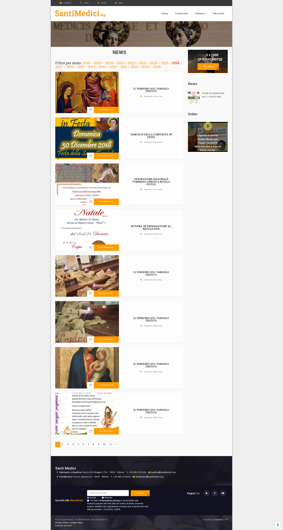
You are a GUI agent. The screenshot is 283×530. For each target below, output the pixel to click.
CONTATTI (67, 3)
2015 (80, 66)
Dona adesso (208, 66)
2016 (70, 66)
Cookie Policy (76, 522)
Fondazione (181, 13)
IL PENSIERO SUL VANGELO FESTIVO (151, 90)
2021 (142, 63)
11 (110, 444)
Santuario (200, 13)
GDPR (120, 3)
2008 (157, 66)
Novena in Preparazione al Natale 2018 (151, 227)
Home (165, 13)
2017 (59, 66)
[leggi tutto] (194, 97)
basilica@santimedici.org (163, 472)
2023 (120, 63)
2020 (154, 63)
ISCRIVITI (140, 493)
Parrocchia (218, 13)
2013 (102, 66)
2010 (134, 66)
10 (104, 444)
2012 (113, 66)
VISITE (103, 3)
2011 (123, 66)
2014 (91, 66)
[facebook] (215, 493)
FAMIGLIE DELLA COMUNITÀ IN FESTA (151, 136)
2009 (145, 66)
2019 (164, 63)
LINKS (86, 3)
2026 (86, 63)
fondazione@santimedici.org (149, 477)
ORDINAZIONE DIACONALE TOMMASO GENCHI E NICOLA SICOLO (151, 181)
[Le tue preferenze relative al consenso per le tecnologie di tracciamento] (278, 525)
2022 (131, 63)
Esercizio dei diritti (63, 525)
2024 (109, 63)
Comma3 (221, 520)
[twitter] (206, 493)
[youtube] (223, 493)
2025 (98, 63)
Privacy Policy (62, 522)
